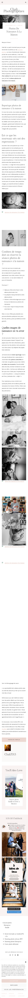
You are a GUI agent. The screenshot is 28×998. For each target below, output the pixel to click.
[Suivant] (22, 787)
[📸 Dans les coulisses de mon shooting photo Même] (14, 895)
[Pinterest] (15, 955)
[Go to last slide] (5, 787)
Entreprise (7, 925)
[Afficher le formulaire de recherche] (25, 2)
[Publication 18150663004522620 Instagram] (14, 869)
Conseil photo (7, 923)
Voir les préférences (14, 989)
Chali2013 (10, 754)
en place (4, 729)
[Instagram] (10, 955)
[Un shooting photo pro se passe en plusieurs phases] (14, 844)
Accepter (14, 981)
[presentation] (14, 785)
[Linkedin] (18, 955)
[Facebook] (13, 955)
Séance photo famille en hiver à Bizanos (14, 801)
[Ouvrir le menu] (2, 2)
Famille (20, 25)
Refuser (14, 985)
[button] (25, 962)
